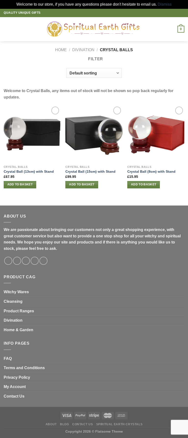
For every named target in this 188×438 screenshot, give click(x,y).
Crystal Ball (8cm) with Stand (151, 171)
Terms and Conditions (24, 368)
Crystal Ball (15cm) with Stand (90, 171)
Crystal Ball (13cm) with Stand (29, 171)
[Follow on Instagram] (17, 261)
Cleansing (13, 301)
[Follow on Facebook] (8, 261)
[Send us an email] (35, 261)
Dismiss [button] (165, 4)
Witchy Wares (16, 292)
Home (61, 50)
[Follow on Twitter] (26, 261)
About (51, 424)
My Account (15, 387)
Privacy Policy (17, 377)
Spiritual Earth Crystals (119, 424)
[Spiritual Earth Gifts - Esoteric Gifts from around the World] (94, 29)
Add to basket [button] (20, 184)
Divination (13, 320)
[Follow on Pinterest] (43, 261)
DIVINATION (83, 50)
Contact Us (14, 396)
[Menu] (7, 29)
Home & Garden (18, 330)
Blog (64, 424)
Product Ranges (19, 311)
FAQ (8, 358)
